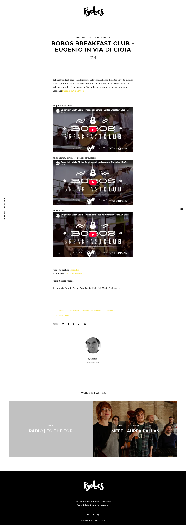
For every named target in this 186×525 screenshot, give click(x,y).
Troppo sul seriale (62, 315)
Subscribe (4, 215)
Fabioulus (74, 270)
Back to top (99, 520)
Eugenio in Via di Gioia (83, 310)
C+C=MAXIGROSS (73, 273)
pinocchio (110, 310)
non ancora (100, 310)
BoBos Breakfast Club (62, 310)
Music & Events (102, 37)
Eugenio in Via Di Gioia (73, 91)
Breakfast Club (84, 37)
